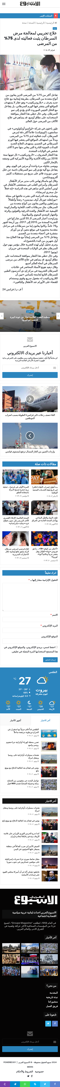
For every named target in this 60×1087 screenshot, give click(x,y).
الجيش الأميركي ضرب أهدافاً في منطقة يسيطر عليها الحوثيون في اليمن (22, 848)
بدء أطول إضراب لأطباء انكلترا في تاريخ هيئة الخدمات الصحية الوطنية (45, 490)
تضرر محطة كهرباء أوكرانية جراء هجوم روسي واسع (22, 744)
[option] (30, 316)
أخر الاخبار (45, 720)
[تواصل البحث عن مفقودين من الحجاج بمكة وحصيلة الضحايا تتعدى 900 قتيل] (49, 784)
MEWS (30, 1067)
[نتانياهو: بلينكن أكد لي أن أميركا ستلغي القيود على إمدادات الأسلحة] (50, 876)
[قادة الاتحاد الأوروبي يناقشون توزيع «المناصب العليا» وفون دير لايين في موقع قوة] (49, 971)
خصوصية (39, 1071)
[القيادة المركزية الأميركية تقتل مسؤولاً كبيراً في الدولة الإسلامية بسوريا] (30, 948)
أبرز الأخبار (30, 311)
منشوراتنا (53, 1001)
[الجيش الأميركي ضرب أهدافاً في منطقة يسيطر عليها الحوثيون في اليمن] (50, 850)
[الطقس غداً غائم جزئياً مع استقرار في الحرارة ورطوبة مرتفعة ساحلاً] (49, 733)
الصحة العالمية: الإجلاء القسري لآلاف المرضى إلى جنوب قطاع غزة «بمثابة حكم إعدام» (16, 520)
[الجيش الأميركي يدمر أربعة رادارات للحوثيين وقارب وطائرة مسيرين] (30, 972)
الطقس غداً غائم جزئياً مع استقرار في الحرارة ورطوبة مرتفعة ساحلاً (23, 731)
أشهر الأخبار (15, 720)
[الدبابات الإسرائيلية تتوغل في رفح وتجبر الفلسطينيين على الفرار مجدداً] (11, 948)
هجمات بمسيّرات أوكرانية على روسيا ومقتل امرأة (23, 756)
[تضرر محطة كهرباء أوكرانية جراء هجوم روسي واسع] (49, 746)
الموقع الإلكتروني (49, 636)
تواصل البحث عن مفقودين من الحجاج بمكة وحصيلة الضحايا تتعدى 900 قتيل (23, 782)
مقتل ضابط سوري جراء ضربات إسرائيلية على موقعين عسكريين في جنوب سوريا (22, 860)
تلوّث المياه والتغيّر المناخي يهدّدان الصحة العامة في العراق (45, 519)
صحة (24, 22)
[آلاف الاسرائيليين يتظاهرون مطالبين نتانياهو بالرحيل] (11, 971)
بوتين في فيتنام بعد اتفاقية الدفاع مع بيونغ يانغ (22, 769)
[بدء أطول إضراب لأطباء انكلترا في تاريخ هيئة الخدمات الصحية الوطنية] (44, 476)
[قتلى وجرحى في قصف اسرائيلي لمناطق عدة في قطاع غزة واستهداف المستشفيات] (49, 959)
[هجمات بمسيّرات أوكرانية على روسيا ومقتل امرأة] (49, 759)
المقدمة (54, 992)
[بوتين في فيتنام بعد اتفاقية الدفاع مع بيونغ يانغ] (49, 772)
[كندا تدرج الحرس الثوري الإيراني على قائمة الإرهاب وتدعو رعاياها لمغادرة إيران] (50, 837)
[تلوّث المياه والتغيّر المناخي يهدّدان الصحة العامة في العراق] (44, 507)
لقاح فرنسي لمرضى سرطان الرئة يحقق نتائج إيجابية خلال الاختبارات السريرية (17, 551)
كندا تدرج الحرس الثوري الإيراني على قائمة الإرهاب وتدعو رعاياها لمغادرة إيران (21, 835)
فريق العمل (52, 1006)
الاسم (54, 614)
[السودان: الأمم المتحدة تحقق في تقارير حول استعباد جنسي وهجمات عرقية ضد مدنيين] (11, 959)
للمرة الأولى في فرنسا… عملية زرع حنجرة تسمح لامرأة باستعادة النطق (16, 489)
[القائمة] (3, 4)
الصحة (32, 22)
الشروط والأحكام (24, 1071)
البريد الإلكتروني (49, 625)
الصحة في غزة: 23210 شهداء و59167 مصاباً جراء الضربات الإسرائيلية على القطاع (30, 318)
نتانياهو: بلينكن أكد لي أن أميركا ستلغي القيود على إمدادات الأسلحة (20, 873)
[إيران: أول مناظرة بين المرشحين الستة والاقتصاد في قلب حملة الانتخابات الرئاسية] (30, 959)
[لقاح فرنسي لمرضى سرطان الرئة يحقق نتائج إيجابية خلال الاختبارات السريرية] (15, 538)
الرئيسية (50, 22)
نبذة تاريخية (52, 997)
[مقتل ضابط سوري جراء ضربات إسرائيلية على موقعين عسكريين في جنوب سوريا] (50, 863)
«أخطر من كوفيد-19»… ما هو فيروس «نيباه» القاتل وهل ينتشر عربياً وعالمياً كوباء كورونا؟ (45, 552)
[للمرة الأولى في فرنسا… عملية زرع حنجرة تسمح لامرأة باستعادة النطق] (15, 476)
